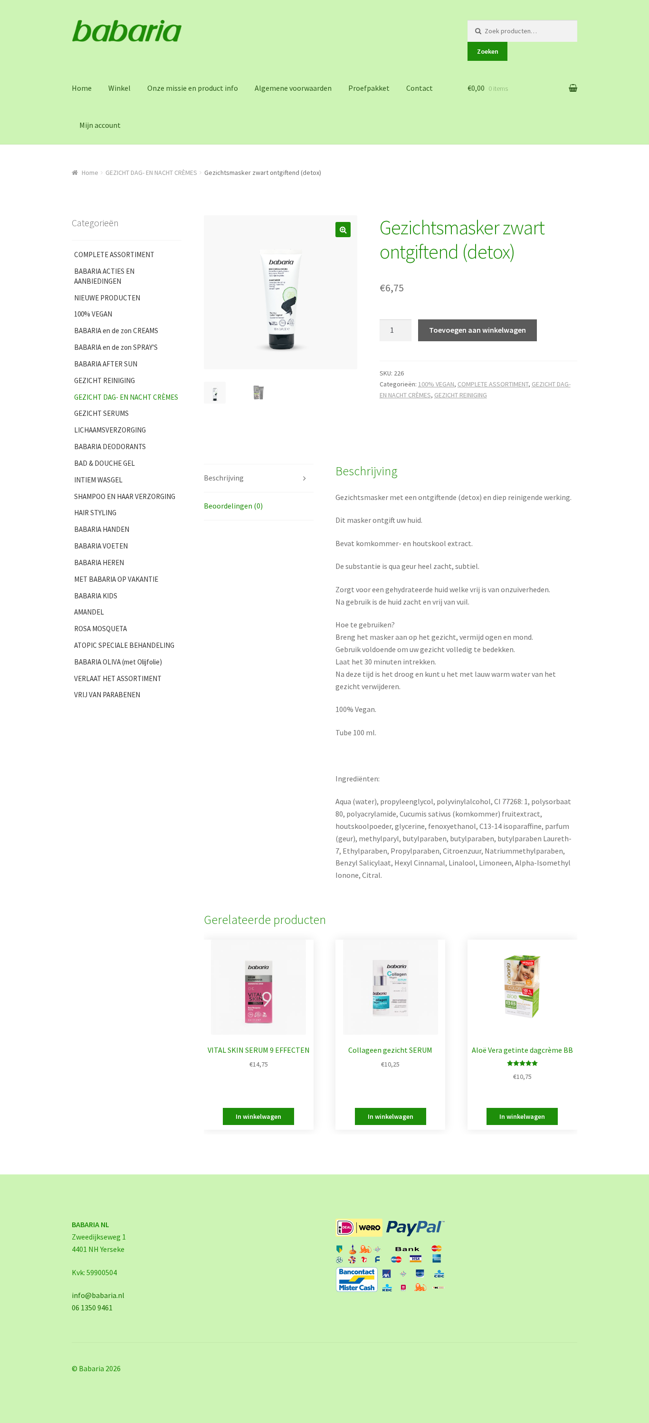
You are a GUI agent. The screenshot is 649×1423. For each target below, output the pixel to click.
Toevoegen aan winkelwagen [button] (258, 1116)
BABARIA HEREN (99, 562)
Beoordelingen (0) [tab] (233, 505)
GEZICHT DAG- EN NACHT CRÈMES (151, 172)
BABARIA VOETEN (101, 545)
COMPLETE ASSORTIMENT (493, 384)
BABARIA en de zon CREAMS (116, 330)
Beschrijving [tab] (224, 477)
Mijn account (100, 125)
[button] (343, 229)
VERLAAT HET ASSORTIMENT (118, 678)
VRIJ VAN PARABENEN (107, 694)
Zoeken (487, 51)
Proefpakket (369, 88)
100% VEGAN (436, 384)
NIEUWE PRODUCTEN (107, 297)
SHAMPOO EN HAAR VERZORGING (124, 496)
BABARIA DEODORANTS (110, 446)
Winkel (119, 88)
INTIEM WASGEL (98, 479)
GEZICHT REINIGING (460, 395)
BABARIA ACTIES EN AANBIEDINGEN (104, 276)
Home (82, 88)
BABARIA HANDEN (101, 529)
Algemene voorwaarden (293, 88)
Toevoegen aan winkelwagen (477, 330)
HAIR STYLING (95, 512)
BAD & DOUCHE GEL (104, 463)
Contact (419, 88)
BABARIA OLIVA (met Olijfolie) (118, 661)
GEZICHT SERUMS (101, 413)
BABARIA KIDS (95, 595)
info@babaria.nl (98, 1295)
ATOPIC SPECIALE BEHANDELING (124, 645)
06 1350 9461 (92, 1307)
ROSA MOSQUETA (100, 628)
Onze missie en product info (192, 88)
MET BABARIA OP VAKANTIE (116, 579)
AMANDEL (89, 611)
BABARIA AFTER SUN (105, 363)
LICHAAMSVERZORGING (110, 429)
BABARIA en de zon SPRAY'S (116, 347)
